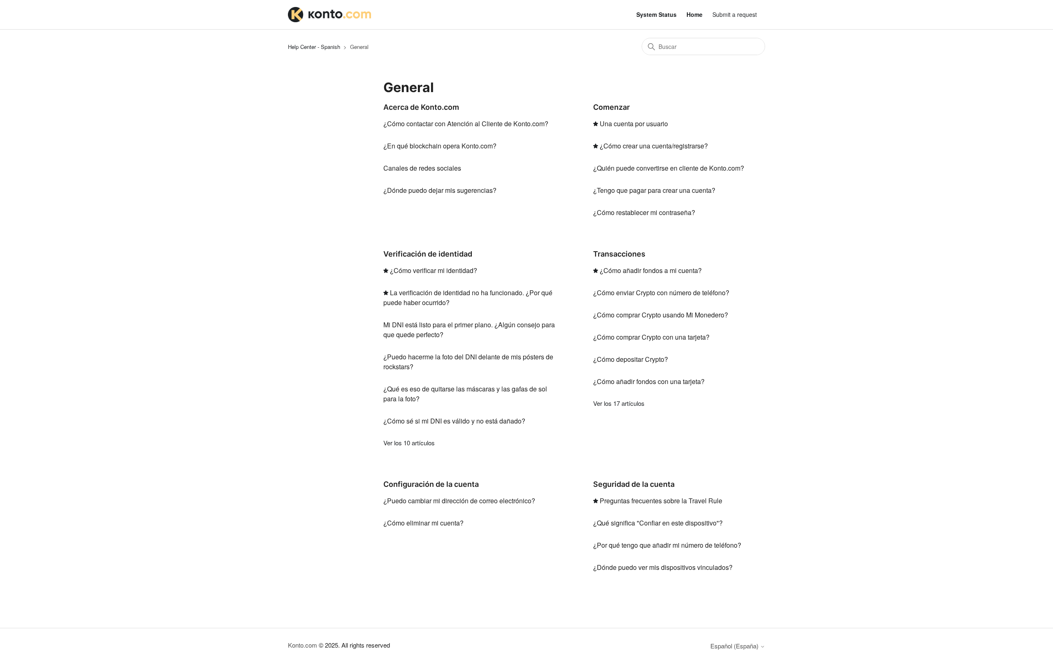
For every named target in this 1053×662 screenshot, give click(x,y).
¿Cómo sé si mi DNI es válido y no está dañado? (454, 421)
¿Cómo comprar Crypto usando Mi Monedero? (660, 314)
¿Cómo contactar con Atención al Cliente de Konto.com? (465, 123)
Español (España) (735, 645)
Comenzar (611, 107)
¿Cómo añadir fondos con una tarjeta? (649, 381)
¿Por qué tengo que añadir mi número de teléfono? (667, 545)
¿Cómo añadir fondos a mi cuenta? (651, 270)
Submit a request (734, 14)
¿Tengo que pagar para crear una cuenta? (654, 190)
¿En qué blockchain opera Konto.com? (439, 145)
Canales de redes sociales (422, 168)
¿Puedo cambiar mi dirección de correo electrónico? (459, 500)
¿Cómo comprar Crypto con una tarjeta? (651, 337)
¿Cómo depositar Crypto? (630, 359)
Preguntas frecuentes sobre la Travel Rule (661, 500)
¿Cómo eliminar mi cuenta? (423, 523)
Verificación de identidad (427, 254)
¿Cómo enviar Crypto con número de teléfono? (661, 292)
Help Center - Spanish (314, 47)
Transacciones (619, 254)
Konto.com (302, 645)
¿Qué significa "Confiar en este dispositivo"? (658, 523)
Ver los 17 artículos (619, 403)
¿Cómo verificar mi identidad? (433, 270)
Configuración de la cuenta (431, 484)
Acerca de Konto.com (421, 107)
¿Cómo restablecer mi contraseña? (644, 212)
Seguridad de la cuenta (634, 484)
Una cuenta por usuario (634, 123)
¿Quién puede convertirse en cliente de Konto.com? (668, 168)
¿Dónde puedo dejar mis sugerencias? (439, 190)
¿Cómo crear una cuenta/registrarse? (654, 145)
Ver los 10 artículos (409, 442)
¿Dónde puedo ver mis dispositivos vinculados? (663, 567)
